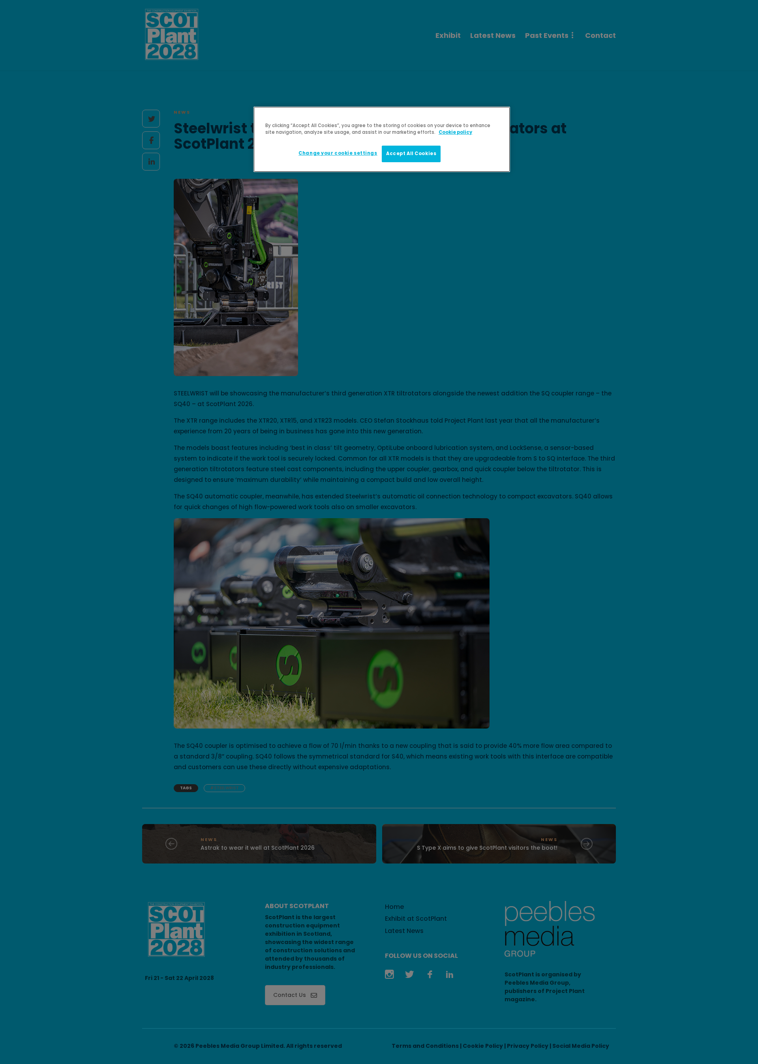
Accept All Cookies (411, 153)
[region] (381, 139)
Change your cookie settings (337, 153)
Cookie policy (455, 132)
